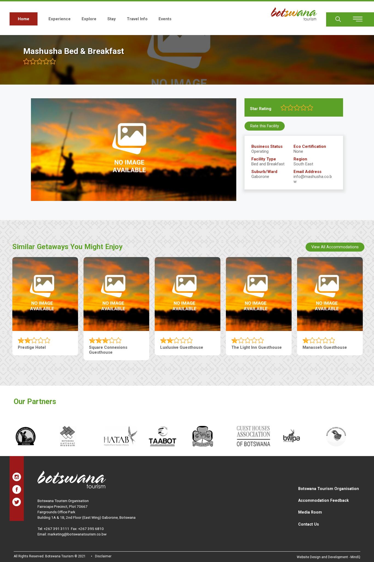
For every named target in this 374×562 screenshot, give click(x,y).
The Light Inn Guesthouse (256, 347)
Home (23, 18)
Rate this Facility (264, 126)
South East (303, 164)
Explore (89, 18)
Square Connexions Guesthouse (108, 350)
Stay (111, 18)
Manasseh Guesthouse (325, 347)
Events (165, 18)
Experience (59, 18)
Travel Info (137, 18)
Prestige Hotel (32, 347)
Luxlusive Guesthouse (181, 347)
